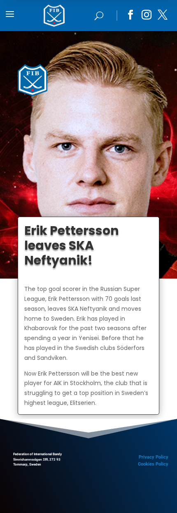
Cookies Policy (153, 464)
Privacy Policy (153, 457)
